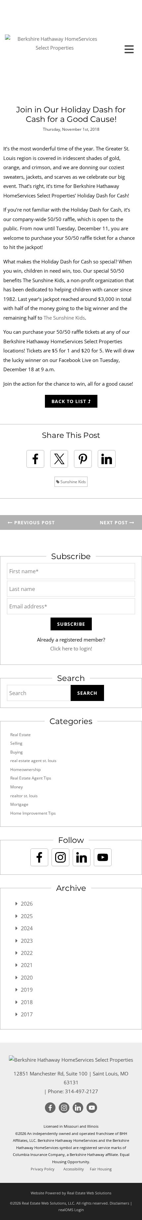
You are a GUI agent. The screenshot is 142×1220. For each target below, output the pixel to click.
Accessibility (73, 1169)
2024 (27, 928)
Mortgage (19, 804)
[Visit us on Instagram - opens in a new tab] (60, 857)
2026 (27, 903)
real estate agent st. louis (33, 760)
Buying (16, 752)
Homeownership (25, 769)
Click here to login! (71, 648)
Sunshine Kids (72, 482)
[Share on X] (59, 459)
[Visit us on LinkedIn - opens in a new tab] (81, 857)
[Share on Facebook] (35, 459)
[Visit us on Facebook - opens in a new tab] (39, 857)
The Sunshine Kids (64, 317)
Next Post (114, 522)
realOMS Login (71, 1209)
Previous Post (34, 522)
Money (16, 787)
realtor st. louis (24, 796)
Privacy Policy (42, 1169)
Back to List (70, 401)
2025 (27, 916)
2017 (27, 1014)
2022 (27, 953)
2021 (27, 965)
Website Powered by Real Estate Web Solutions (71, 1192)
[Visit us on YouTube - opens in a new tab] (103, 857)
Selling (16, 743)
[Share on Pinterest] (83, 459)
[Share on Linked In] (107, 459)
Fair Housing (101, 1169)
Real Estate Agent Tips (30, 778)
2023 (27, 940)
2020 (27, 977)
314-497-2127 (81, 1091)
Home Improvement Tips (33, 813)
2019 (27, 989)
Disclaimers (119, 1203)
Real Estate (20, 734)
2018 (27, 1002)
